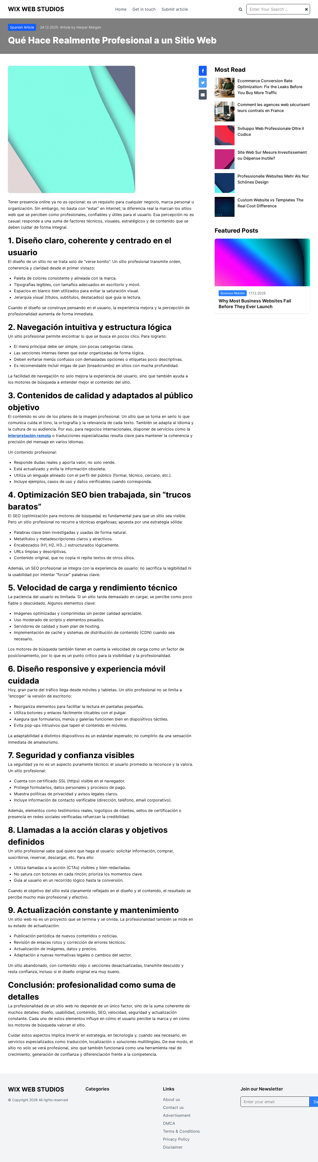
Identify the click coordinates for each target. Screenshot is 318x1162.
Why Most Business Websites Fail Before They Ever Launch (255, 303)
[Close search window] (306, 9)
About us (171, 1099)
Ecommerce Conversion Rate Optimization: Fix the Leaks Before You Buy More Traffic (270, 86)
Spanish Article (22, 27)
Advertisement (177, 1115)
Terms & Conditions (181, 1131)
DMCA (169, 1123)
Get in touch (144, 9)
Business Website (233, 293)
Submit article (174, 9)
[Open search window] (240, 9)
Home (120, 9)
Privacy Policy (176, 1139)
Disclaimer (173, 1147)
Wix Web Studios (36, 9)
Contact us (173, 1107)
